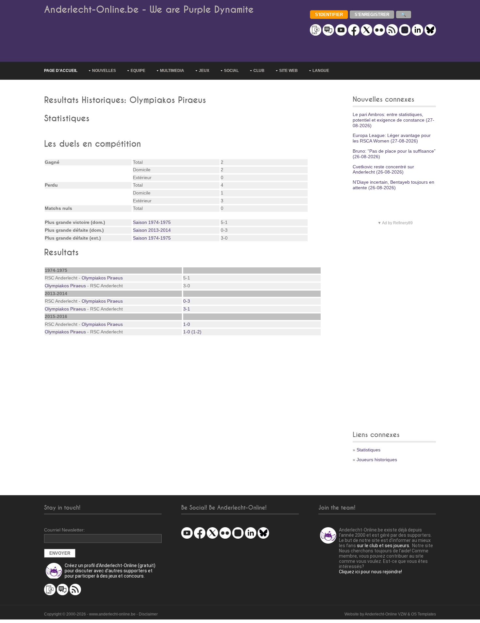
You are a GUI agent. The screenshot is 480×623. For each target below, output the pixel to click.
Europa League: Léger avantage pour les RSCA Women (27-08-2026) (392, 138)
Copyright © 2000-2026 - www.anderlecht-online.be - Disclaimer (101, 614)
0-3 (186, 301)
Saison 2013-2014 (152, 230)
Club (258, 70)
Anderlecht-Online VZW (386, 614)
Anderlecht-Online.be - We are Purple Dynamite (149, 9)
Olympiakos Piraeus (102, 277)
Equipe (138, 70)
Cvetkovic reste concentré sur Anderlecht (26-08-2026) (383, 169)
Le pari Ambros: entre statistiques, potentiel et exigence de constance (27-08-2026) (393, 120)
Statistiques (368, 449)
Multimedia (172, 70)
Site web (288, 70)
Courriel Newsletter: (64, 529)
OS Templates (423, 614)
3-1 (186, 309)
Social (231, 70)
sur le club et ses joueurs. (383, 545)
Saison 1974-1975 (152, 222)
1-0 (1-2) (192, 331)
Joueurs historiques (377, 459)
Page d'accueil (60, 70)
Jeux (204, 70)
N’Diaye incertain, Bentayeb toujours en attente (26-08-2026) (393, 184)
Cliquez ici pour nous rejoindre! (370, 571)
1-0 (186, 324)
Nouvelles (104, 70)
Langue (320, 70)
